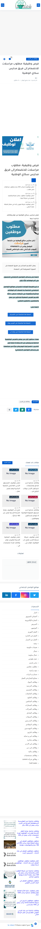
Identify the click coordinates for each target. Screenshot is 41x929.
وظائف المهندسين (30, 728)
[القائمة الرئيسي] (38, 5)
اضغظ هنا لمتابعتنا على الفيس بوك (19, 323)
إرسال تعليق (31, 562)
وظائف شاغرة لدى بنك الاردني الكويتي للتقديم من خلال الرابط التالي (28, 913)
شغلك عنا (11, 925)
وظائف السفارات (31, 705)
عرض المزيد (7, 462)
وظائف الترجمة (32, 686)
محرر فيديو (33, 663)
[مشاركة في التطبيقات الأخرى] (9, 410)
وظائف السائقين (31, 701)
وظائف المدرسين (31, 721)
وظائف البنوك (32, 682)
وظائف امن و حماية (30, 736)
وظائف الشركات (31, 709)
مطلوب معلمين (32, 667)
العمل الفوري (32, 632)
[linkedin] (6, 595)
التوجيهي (34, 628)
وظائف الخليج (32, 697)
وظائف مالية (32, 751)
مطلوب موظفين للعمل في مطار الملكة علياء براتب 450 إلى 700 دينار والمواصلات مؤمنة (28, 843)
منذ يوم (35, 480)
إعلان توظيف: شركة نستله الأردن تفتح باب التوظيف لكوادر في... (31, 540)
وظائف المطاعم (31, 724)
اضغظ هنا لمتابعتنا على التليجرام (20, 314)
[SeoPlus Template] (32, 925)
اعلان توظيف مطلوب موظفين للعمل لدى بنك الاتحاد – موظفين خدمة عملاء (27, 863)
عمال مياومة (32, 655)
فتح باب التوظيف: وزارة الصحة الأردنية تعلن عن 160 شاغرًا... (11, 513)
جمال (35, 651)
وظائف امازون (32, 732)
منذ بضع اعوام (29, 184)
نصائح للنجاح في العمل (29, 678)
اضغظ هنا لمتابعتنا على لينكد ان (20, 332)
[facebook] (15, 595)
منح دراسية (33, 670)
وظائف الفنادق (32, 713)
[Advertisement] (20, 33)
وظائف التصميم (31, 690)
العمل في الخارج (31, 636)
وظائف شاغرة (32, 740)
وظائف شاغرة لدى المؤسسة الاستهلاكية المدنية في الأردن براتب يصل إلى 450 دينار (28, 823)
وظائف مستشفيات (30, 755)
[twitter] (34, 595)
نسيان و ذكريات (31, 674)
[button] (28, 410)
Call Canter (33, 763)
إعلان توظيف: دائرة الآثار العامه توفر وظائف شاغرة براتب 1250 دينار (28, 893)
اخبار (35, 612)
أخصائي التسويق (31, 616)
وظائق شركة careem (29, 759)
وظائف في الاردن (32, 59)
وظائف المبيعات (31, 717)
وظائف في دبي (32, 748)
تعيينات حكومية (32, 647)
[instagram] (25, 595)
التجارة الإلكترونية (31, 620)
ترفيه (35, 643)
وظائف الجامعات (31, 694)
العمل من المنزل (31, 640)
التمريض (34, 624)
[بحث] (2, 5)
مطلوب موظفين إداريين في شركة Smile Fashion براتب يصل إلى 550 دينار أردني (28, 903)
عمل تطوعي (32, 659)
